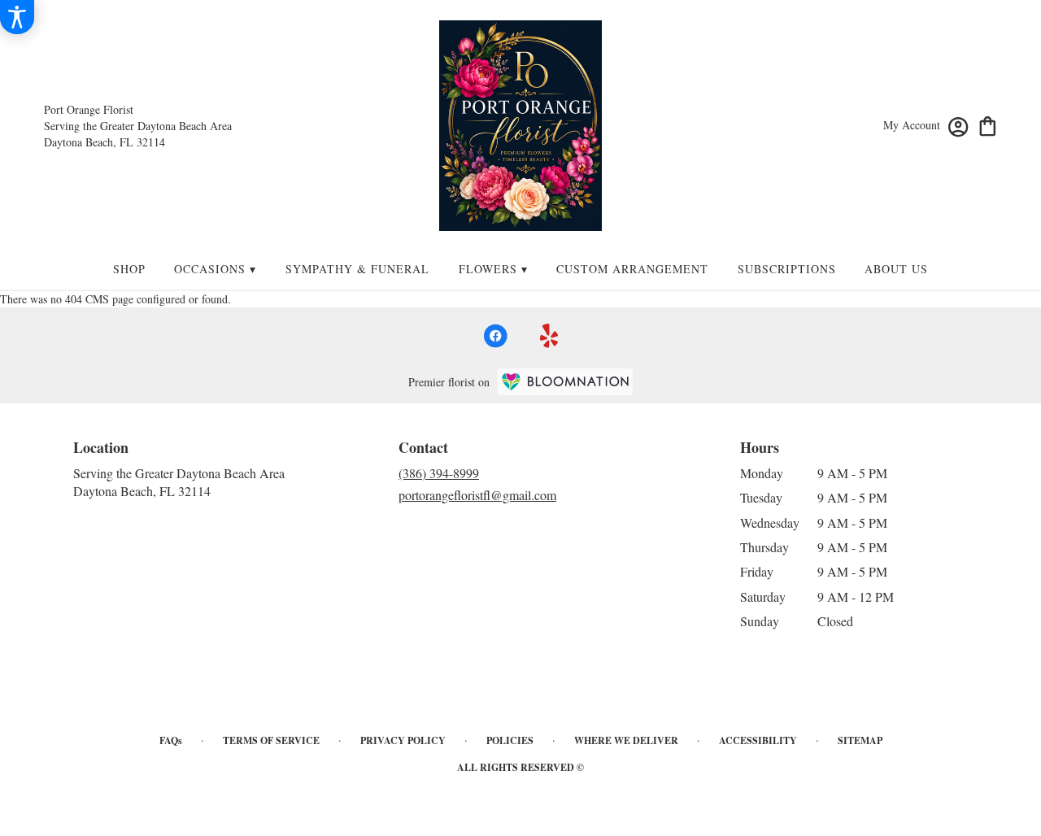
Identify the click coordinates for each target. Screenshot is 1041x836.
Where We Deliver (626, 740)
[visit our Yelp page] (549, 336)
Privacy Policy (403, 740)
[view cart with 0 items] (988, 125)
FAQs (170, 740)
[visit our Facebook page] (495, 336)
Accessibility (758, 740)
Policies (510, 740)
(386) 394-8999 (439, 472)
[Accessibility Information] (17, 17)
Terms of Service (271, 740)
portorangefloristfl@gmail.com (477, 494)
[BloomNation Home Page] (565, 381)
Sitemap (860, 740)
